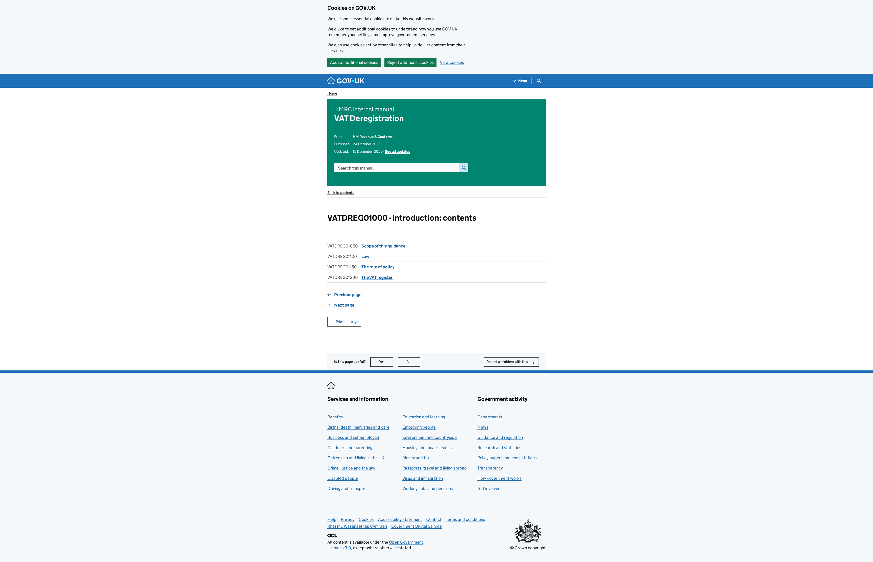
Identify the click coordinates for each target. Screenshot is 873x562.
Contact (434, 519)
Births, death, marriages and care (358, 427)
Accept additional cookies (354, 62)
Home (332, 93)
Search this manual (356, 168)
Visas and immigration (422, 478)
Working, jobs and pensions (427, 488)
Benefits (335, 417)
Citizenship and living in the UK (355, 457)
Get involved (489, 488)
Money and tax (416, 457)
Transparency (490, 468)
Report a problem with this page (511, 362)
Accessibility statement (400, 519)
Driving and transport (347, 488)
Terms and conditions (465, 519)
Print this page (347, 322)
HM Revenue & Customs (373, 137)
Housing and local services (427, 447)
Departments (489, 417)
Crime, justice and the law (351, 468)
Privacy (347, 519)
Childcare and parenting (349, 447)
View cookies (452, 62)
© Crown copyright (528, 547)
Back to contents (340, 192)
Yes (386, 362)
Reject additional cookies (410, 62)
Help (331, 519)
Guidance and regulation (500, 437)
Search (463, 167)
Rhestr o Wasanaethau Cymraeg (357, 526)
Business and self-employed (353, 437)
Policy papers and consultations (507, 457)
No (413, 362)
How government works (499, 478)
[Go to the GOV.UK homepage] (345, 81)
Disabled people (342, 478)
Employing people (419, 427)
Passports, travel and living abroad (434, 468)
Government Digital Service (416, 526)
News (482, 427)
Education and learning (423, 417)
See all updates (397, 151)
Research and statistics (499, 447)
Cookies (366, 519)
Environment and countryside (429, 437)
